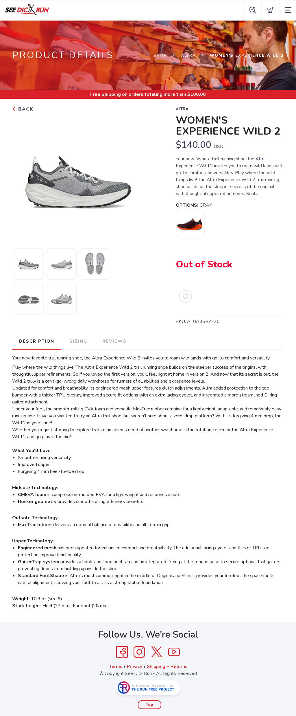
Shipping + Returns (167, 666)
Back (25, 109)
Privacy (134, 666)
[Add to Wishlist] (185, 296)
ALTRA (188, 55)
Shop (160, 55)
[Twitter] (156, 652)
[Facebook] (122, 652)
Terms (115, 666)
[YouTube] (174, 652)
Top (149, 704)
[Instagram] (139, 652)
